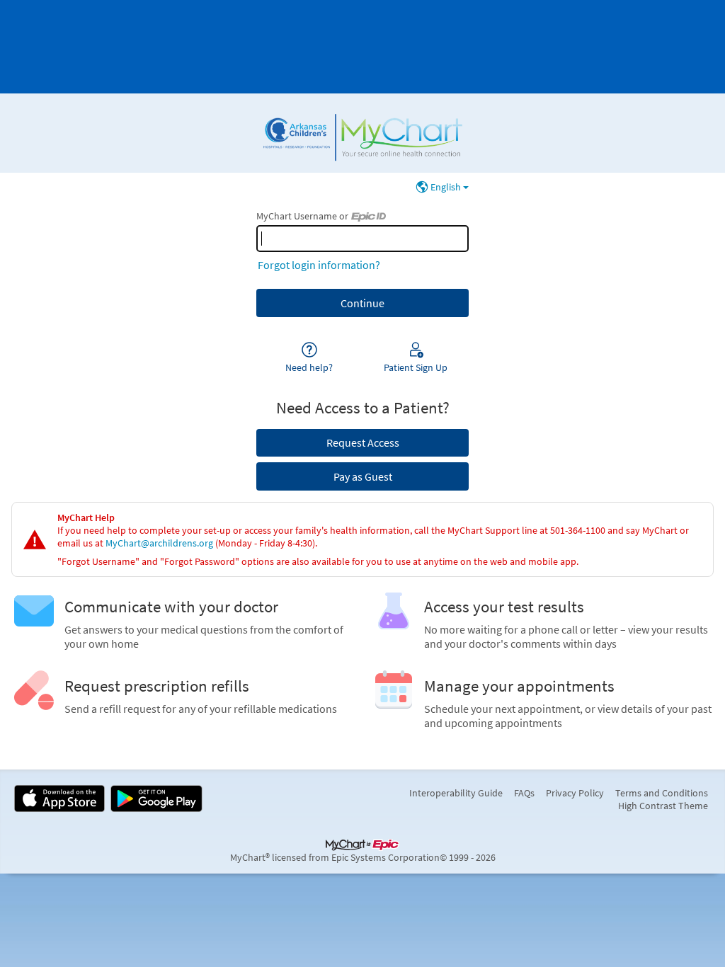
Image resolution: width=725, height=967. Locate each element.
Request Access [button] (362, 442)
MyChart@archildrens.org (159, 543)
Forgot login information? (319, 265)
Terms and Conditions (661, 792)
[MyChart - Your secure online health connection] (362, 133)
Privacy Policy (575, 792)
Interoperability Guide (456, 792)
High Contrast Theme (663, 805)
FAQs (524, 792)
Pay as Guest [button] (362, 476)
